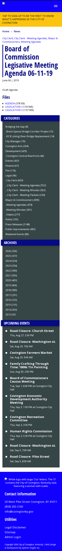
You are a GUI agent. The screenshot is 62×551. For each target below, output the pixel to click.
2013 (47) (10, 314)
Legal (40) (10, 175)
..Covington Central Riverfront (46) (24, 156)
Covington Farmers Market (31, 352)
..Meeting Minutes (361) (18, 209)
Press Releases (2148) (17, 224)
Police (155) (11, 219)
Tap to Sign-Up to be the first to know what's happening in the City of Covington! (27, 20)
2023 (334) (11, 265)
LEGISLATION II (14, 110)
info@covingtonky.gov (19, 511)
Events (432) (12, 160)
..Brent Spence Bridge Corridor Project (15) (29, 131)
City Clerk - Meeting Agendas (30, 38)
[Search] (47, 6)
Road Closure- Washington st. (33, 341)
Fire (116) (10, 170)
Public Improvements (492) (20, 229)
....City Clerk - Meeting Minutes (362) (25, 190)
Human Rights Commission (31, 431)
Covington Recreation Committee (27, 418)
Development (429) (16, 151)
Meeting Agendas (31, 41)
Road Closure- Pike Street (30, 456)
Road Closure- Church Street (32, 330)
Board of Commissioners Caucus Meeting (29, 379)
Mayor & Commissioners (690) (22, 200)
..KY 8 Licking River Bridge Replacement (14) (29, 136)
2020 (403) (11, 280)
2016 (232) (11, 300)
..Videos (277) (12, 214)
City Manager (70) (15, 141)
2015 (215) (11, 304)
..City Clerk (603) (14, 180)
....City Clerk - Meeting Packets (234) (25, 195)
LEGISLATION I (13, 106)
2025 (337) (11, 256)
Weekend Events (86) (17, 234)
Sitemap (10, 532)
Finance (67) (12, 165)
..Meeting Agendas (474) (18, 204)
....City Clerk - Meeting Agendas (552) (25, 185)
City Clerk (7, 38)
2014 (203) (11, 309)
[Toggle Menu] (56, 6)
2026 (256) (11, 251)
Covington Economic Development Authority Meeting (28, 399)
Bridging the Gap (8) (16, 126)
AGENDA (10, 103)
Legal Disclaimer (15, 527)
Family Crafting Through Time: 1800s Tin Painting (29, 365)
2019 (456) (11, 285)
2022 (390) (11, 270)
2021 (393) (11, 275)
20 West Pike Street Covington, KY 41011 (31, 502)
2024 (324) (11, 261)
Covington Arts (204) (17, 146)
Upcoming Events (17, 323)
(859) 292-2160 (14, 506)
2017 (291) (11, 295)
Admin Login (13, 537)
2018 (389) (11, 290)
